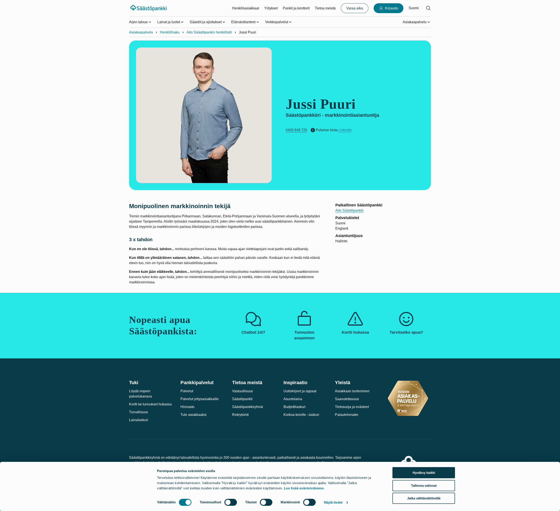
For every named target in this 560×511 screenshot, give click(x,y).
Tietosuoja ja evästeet (352, 407)
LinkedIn (345, 130)
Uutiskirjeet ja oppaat (300, 391)
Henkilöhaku (170, 32)
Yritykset (271, 8)
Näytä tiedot (333, 502)
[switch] (230, 502)
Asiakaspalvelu (141, 32)
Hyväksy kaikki (424, 472)
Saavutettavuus (347, 399)
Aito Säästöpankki (349, 210)
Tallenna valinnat (424, 485)
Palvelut (186, 391)
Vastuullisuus (242, 391)
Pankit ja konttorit (296, 8)
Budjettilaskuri (295, 407)
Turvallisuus (138, 412)
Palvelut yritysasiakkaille (199, 399)
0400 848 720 (296, 130)
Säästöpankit (242, 399)
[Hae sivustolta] (428, 8)
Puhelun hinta (327, 130)
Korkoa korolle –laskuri (301, 415)
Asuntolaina (293, 399)
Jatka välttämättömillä (423, 498)
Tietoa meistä (325, 8)
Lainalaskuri (138, 420)
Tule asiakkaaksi (193, 415)
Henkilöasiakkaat (245, 8)
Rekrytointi (240, 415)
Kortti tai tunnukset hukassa (150, 404)
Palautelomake (346, 415)
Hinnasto (187, 407)
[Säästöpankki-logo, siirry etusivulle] (149, 8)
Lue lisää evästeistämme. (304, 488)
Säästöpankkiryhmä (247, 407)
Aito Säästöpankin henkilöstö (209, 32)
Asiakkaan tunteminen (352, 391)
